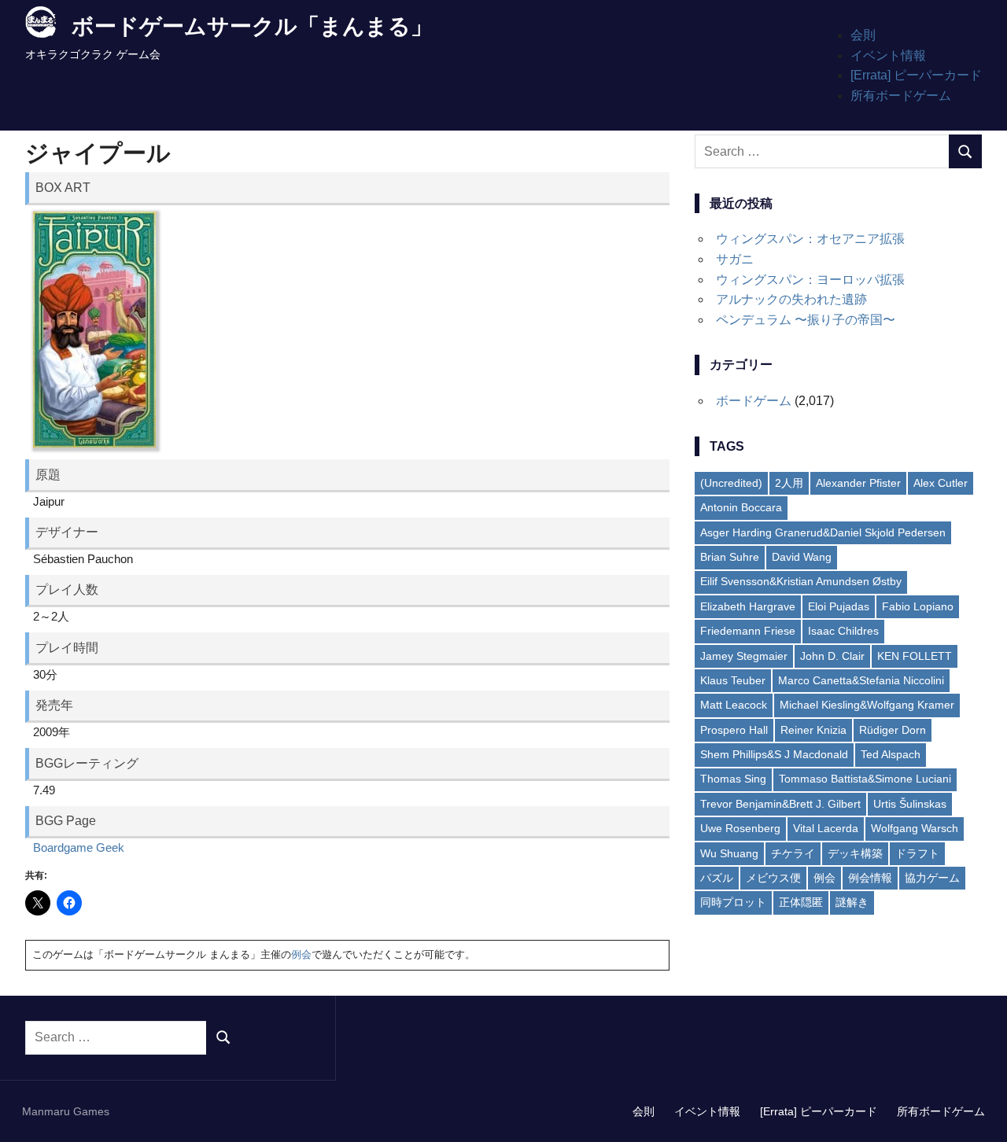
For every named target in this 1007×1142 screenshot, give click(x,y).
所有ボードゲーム (900, 95)
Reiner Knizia (813, 730)
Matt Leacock (733, 704)
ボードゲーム (753, 400)
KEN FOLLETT (914, 656)
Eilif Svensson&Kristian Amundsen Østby (801, 581)
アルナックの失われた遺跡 (791, 299)
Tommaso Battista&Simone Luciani (865, 778)
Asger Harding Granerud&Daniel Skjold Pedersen (823, 532)
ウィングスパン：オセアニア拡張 (810, 238)
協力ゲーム (932, 877)
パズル (716, 877)
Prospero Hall (734, 730)
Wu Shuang (729, 853)
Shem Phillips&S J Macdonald (774, 754)
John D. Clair (832, 656)
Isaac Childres (843, 630)
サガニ (735, 259)
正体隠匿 (801, 902)
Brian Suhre (729, 557)
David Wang (802, 557)
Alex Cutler (940, 483)
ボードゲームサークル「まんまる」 (252, 26)
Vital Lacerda (825, 828)
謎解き (852, 902)
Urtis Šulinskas (909, 804)
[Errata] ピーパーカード (916, 75)
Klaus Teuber (732, 680)
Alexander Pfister (858, 483)
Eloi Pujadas (838, 606)
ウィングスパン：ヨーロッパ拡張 (810, 279)
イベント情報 (888, 55)
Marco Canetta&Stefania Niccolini (861, 680)
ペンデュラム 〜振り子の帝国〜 (805, 319)
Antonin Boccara (741, 507)
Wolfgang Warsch (914, 828)
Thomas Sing (733, 778)
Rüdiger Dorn (892, 730)
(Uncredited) (731, 483)
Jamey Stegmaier (744, 656)
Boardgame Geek (78, 847)
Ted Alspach (890, 754)
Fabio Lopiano (918, 606)
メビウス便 (773, 877)
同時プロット (733, 902)
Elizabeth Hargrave (747, 606)
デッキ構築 (855, 853)
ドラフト (917, 853)
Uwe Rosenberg (740, 828)
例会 (301, 954)
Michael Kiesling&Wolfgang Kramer (867, 704)
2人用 (789, 483)
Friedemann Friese (747, 630)
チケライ (793, 853)
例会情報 (870, 877)
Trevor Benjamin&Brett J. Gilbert (780, 804)
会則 (863, 35)
